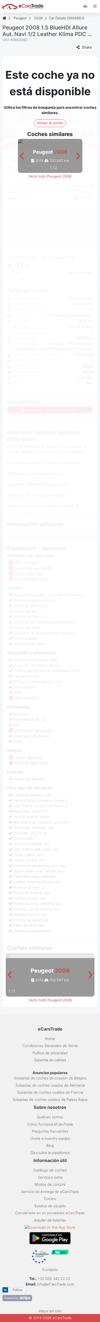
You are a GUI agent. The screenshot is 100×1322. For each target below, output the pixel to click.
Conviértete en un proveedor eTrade (50, 1213)
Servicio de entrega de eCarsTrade (50, 1191)
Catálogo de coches (50, 1170)
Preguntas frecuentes (50, 1131)
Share (86, 47)
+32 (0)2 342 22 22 (54, 1278)
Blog (50, 1145)
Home (50, 1038)
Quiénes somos (50, 1117)
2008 (38, 18)
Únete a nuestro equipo (50, 1138)
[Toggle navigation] (95, 6)
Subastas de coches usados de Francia (50, 1092)
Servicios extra (50, 1177)
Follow (17, 1290)
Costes (50, 1198)
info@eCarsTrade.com (55, 1284)
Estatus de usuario (50, 1206)
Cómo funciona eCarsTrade (50, 1124)
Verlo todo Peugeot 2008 (49, 176)
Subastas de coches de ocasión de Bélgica (50, 1078)
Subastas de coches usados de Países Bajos (50, 1099)
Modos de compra (50, 1184)
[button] (21, 156)
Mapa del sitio (50, 1311)
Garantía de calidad (50, 1060)
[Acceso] (87, 6)
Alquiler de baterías (50, 1220)
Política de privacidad (50, 1053)
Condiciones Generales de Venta (50, 1045)
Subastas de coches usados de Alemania (50, 1085)
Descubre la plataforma (50, 1152)
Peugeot (20, 18)
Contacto (50, 1269)
